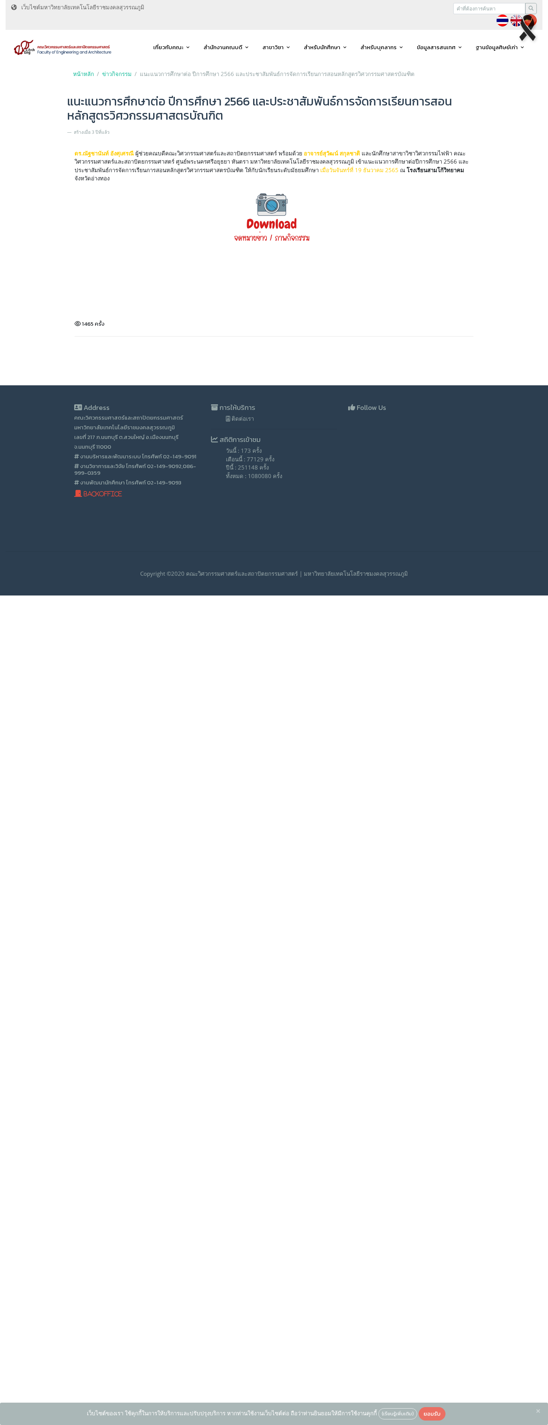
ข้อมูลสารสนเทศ (436, 47)
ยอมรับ (432, 1413)
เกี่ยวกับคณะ (168, 47)
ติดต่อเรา (242, 418)
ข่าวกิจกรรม (117, 74)
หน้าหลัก (83, 74)
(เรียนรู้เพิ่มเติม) (398, 1413)
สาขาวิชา (273, 47)
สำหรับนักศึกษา (322, 47)
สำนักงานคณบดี (223, 47)
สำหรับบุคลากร (378, 47)
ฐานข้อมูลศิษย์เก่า (497, 47)
